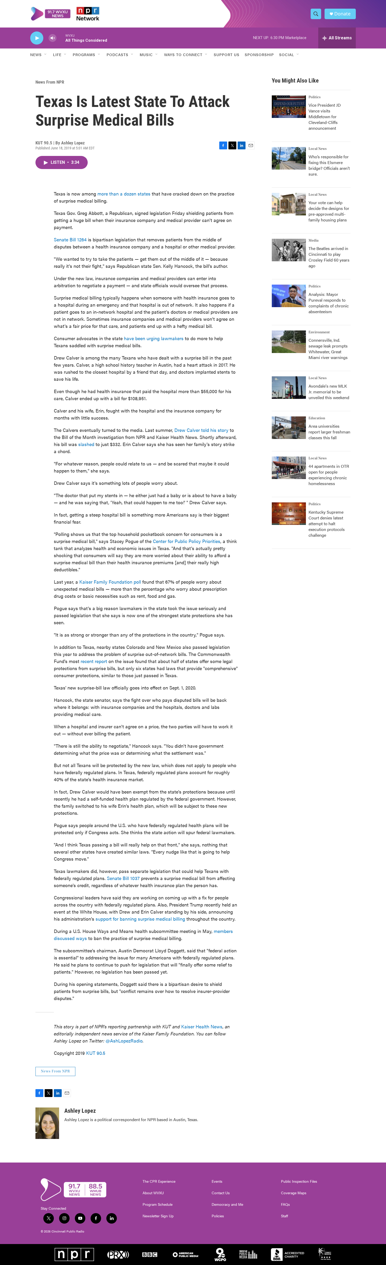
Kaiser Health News (201, 1026)
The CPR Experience (159, 1181)
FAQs (285, 1204)
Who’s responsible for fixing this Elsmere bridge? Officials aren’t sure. (329, 165)
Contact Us (221, 1193)
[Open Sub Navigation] (46, 54)
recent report (94, 661)
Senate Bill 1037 (124, 878)
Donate (342, 14)
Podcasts (117, 54)
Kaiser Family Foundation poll (110, 581)
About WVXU (153, 1193)
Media (314, 240)
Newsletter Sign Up (158, 1216)
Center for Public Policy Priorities (186, 541)
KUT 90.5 (95, 1053)
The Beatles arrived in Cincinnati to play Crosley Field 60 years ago (329, 257)
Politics (315, 97)
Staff (284, 1216)
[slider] (61, 38)
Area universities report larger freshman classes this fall (329, 432)
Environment (319, 332)
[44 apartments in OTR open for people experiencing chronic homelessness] (289, 468)
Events (217, 1181)
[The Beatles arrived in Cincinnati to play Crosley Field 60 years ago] (289, 250)
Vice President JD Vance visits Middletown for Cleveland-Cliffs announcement (325, 116)
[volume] (52, 38)
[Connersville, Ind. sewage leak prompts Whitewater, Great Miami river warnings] (289, 341)
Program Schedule (158, 1204)
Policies (218, 1216)
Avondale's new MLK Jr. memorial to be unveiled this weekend (329, 391)
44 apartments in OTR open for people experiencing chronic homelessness (329, 474)
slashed (87, 444)
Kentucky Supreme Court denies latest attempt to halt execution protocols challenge (327, 523)
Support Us (226, 54)
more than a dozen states (123, 193)
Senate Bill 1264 (70, 239)
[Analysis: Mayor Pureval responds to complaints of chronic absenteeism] (289, 296)
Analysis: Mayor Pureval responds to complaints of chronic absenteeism (329, 302)
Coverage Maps (293, 1193)
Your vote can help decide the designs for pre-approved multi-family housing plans (329, 211)
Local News (318, 149)
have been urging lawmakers (153, 338)
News (36, 54)
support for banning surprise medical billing (140, 918)
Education (317, 418)
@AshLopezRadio (124, 1040)
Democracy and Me (227, 1204)
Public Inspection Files (299, 1181)
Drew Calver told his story (201, 430)
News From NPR (49, 82)
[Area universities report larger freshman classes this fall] (289, 427)
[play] (37, 38)
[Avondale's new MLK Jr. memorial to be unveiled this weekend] (289, 387)
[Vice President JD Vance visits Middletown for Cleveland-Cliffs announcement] (289, 106)
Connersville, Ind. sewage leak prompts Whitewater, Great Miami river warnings (328, 348)
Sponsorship (259, 54)
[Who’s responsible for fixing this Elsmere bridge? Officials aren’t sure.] (289, 158)
